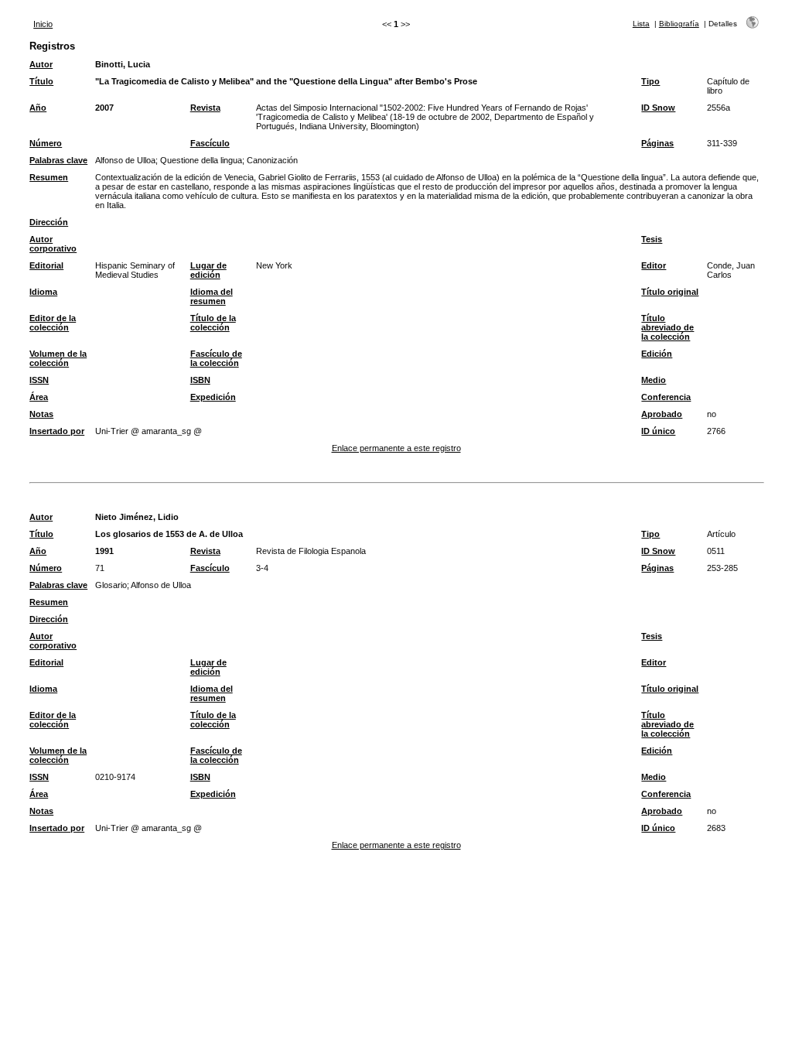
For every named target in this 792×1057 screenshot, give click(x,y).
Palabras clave (58, 160)
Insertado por (56, 431)
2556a (718, 107)
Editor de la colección (52, 322)
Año (37, 107)
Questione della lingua (201, 160)
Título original (669, 291)
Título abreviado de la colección (667, 327)
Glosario (111, 585)
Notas (41, 414)
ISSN (39, 380)
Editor (653, 265)
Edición (656, 353)
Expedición (213, 397)
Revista (205, 107)
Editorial (46, 265)
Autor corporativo (53, 243)
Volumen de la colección (58, 358)
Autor (41, 64)
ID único (658, 431)
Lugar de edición (208, 270)
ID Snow (658, 107)
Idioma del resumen (211, 296)
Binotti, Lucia (122, 64)
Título (41, 81)
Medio (653, 380)
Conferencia (666, 397)
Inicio (43, 24)
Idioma (43, 291)
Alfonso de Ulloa (125, 160)
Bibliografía (679, 23)
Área (38, 397)
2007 (104, 107)
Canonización (272, 160)
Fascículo (210, 143)
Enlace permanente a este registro (396, 448)
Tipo (650, 81)
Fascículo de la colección (216, 358)
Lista (641, 23)
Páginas (657, 143)
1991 (104, 551)
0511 (716, 551)
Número (45, 143)
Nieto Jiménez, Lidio (137, 517)
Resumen (48, 177)
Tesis (651, 239)
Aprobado (661, 414)
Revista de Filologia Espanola (311, 551)
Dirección (48, 222)
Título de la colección (213, 322)
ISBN (200, 380)
